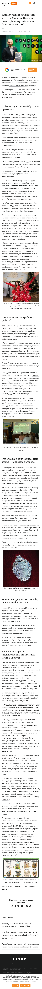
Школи (24, 887)
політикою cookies (29, 981)
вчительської (30, 326)
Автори (27, 964)
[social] (12, 906)
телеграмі (6, 799)
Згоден (15, 986)
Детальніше (25, 986)
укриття (5, 665)
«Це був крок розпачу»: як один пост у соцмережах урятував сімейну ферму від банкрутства (20, 935)
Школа (4, 889)
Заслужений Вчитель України (22, 85)
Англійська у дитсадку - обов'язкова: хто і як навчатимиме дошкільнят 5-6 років (20, 945)
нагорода (32, 887)
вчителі (17, 887)
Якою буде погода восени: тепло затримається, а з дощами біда (17, 925)
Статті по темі (8, 917)
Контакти (15, 964)
